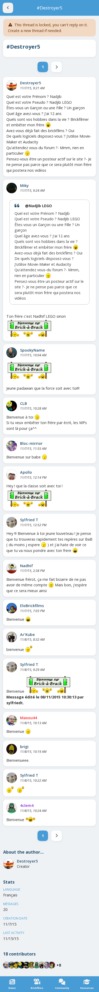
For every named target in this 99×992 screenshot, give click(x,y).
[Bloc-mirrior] (11, 446)
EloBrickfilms (32, 605)
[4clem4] (11, 808)
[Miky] (11, 188)
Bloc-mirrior (31, 443)
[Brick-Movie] (16, 965)
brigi (24, 746)
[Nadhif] (11, 568)
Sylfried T (29, 519)
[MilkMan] (26, 965)
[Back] (8, 8)
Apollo (26, 472)
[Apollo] (11, 474)
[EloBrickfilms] (11, 608)
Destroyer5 (30, 82)
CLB (23, 403)
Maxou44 (28, 717)
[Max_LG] (51, 965)
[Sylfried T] (11, 522)
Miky (24, 185)
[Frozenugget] (31, 965)
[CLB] (11, 406)
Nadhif (26, 565)
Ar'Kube (27, 634)
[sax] (11, 965)
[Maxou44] (11, 720)
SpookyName (32, 350)
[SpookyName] (11, 352)
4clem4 (27, 805)
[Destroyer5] (11, 85)
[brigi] (11, 749)
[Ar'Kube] (11, 637)
